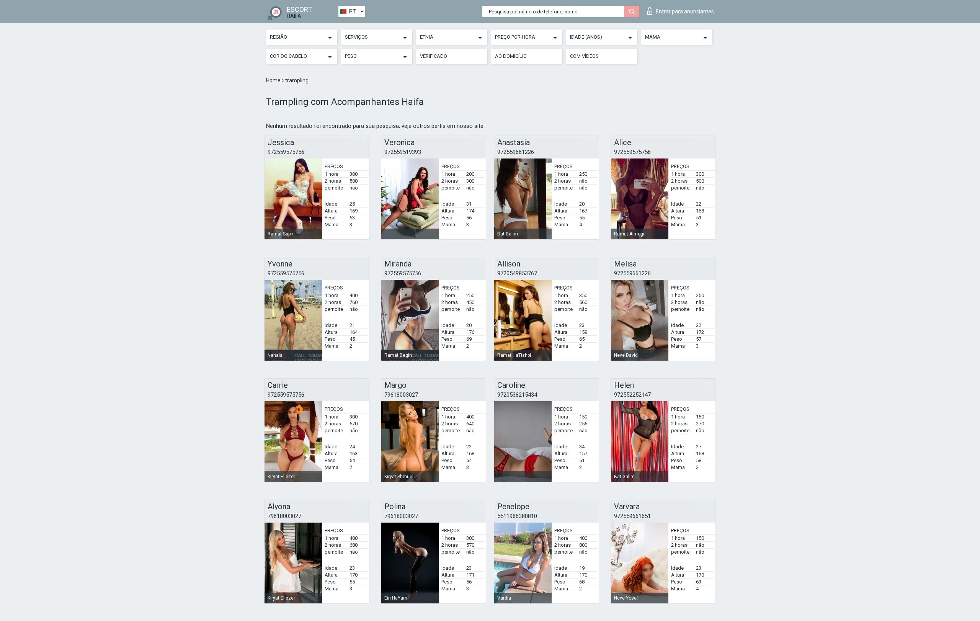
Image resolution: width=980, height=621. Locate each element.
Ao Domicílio (511, 56)
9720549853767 (517, 273)
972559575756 (286, 152)
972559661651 (632, 516)
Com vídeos (584, 56)
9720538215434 (517, 394)
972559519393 (402, 152)
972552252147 (632, 394)
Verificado (433, 56)
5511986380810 (517, 516)
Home (274, 80)
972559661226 (515, 152)
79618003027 (401, 394)
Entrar (685, 11)
